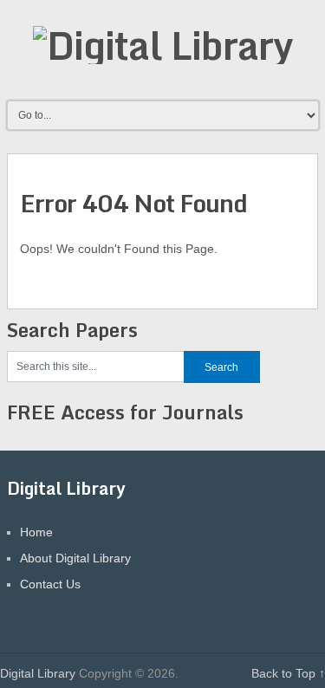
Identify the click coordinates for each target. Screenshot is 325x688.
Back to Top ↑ (288, 673)
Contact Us (50, 584)
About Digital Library (75, 558)
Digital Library (37, 673)
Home (36, 532)
